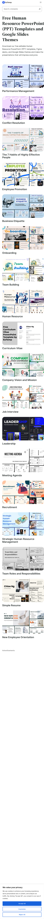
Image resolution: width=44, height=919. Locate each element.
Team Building (10, 284)
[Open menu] (40, 2)
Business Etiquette (13, 221)
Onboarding (9, 252)
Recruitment (9, 507)
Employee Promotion (14, 189)
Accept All (22, 903)
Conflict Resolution (13, 123)
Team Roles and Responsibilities (21, 573)
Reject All (22, 914)
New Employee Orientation (18, 637)
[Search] (40, 9)
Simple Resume (11, 605)
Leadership (9, 443)
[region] (22, 901)
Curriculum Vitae (12, 348)
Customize (22, 909)
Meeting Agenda (12, 475)
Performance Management (18, 91)
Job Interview (10, 411)
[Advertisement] (22, 680)
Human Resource (12, 316)
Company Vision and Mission (19, 380)
